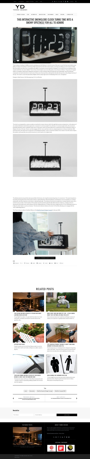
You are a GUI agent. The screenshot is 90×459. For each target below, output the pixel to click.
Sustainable (51, 14)
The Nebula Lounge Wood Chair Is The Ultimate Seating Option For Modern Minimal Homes (29, 398)
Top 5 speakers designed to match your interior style (61, 397)
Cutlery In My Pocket (19, 344)
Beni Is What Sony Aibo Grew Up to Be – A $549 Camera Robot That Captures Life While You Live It (61, 314)
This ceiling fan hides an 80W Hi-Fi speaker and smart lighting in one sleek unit (27, 447)
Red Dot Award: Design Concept (44, 210)
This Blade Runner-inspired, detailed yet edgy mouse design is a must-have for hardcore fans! (27, 376)
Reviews (62, 14)
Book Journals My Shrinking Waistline (57, 375)
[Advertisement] (55, 7)
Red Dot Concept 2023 (60, 391)
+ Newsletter (70, 14)
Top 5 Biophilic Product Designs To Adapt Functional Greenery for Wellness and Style (61, 345)
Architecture (42, 14)
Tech (28, 14)
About (15, 1)
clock (25, 391)
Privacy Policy (61, 433)
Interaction (32, 391)
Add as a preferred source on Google (45, 257)
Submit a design (30, 1)
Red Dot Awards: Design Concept (44, 391)
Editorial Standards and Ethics (52, 433)
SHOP (37, 1)
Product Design (21, 14)
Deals (57, 14)
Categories (21, 1)
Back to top (17, 457)
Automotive (34, 14)
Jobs (41, 1)
